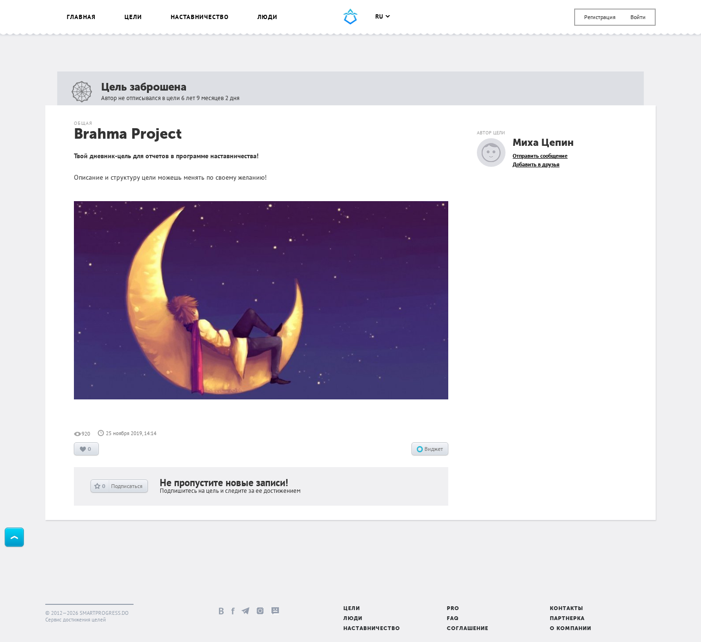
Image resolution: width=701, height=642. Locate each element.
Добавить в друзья (536, 164)
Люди (268, 17)
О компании (570, 629)
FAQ (453, 619)
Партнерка (567, 619)
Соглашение (467, 629)
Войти (638, 16)
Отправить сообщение (540, 155)
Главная (81, 17)
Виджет (433, 448)
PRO (453, 609)
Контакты (566, 609)
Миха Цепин (543, 143)
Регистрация (600, 16)
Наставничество (200, 17)
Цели (133, 17)
